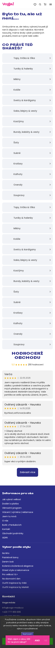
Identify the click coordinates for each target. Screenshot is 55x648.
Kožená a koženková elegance (17, 565)
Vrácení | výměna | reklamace (17, 512)
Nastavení (28, 634)
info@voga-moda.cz (12, 607)
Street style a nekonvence (15, 570)
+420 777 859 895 (11, 611)
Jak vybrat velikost (11, 499)
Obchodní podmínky (12, 533)
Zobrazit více (27, 472)
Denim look (8, 561)
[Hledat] (40, 4)
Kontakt (6, 529)
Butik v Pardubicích (12, 524)
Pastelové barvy (10, 557)
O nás (5, 520)
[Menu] (51, 4)
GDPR (5, 537)
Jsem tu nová (9, 516)
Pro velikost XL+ (10, 574)
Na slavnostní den (11, 578)
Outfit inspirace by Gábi (14, 582)
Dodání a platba (10, 503)
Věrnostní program (12, 507)
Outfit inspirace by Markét (15, 587)
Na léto (5, 553)
